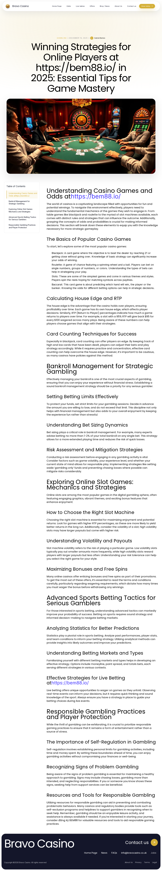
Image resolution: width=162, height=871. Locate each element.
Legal (154, 862)
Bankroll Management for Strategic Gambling (19, 202)
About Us (129, 862)
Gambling (62, 38)
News (104, 852)
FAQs (114, 852)
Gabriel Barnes (99, 38)
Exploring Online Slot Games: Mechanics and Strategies (21, 210)
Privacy (138, 862)
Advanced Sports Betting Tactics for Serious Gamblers (22, 218)
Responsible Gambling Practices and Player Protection (22, 226)
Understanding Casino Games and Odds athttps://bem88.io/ (23, 194)
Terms (147, 862)
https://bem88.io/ (96, 196)
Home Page (90, 852)
